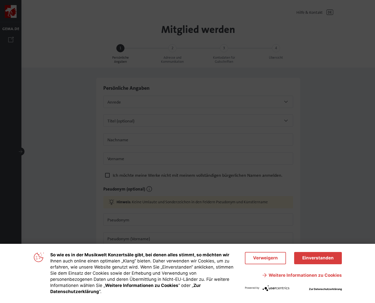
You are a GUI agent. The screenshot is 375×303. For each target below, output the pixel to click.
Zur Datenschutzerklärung (325, 289)
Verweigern (265, 257)
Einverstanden (318, 257)
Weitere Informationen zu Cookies (305, 275)
